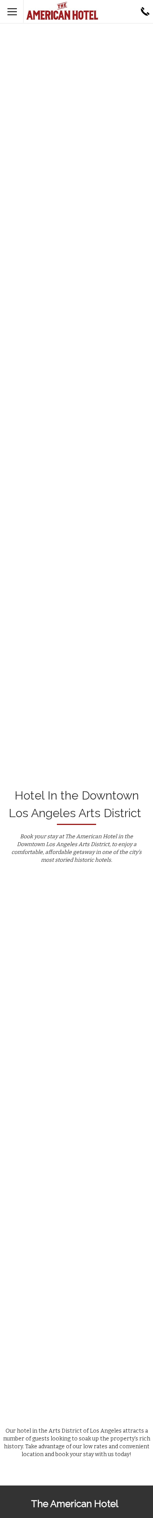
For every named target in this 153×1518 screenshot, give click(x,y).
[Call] (145, 11)
